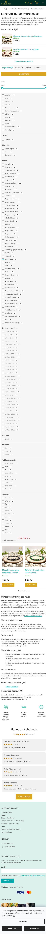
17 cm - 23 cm (11, 338)
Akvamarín (10, 167)
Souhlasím (34, 928)
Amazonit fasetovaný (13, 323)
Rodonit (9, 272)
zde (14, 915)
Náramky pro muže (12, 686)
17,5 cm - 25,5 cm (12, 398)
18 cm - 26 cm (11, 389)
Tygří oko (10, 234)
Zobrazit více (23, 802)
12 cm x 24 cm (11, 335)
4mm (8, 470)
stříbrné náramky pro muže (33, 616)
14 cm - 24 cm (11, 373)
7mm (8, 489)
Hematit (9, 164)
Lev (7, 517)
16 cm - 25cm (10, 395)
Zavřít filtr (24, 74)
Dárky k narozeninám (13, 111)
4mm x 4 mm (10, 479)
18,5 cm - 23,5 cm (12, 357)
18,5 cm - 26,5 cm (12, 420)
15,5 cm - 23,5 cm (12, 379)
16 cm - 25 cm (11, 408)
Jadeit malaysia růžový (14, 291)
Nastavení (23, 921)
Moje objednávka (7, 838)
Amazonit (9, 256)
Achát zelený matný (13, 294)
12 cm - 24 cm (11, 332)
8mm (8, 476)
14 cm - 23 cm (11, 341)
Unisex (8, 454)
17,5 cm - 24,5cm (12, 417)
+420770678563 (9, 852)
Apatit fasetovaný (12, 316)
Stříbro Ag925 (11, 149)
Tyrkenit (9, 186)
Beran (8, 511)
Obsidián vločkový (13, 183)
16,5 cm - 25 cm (11, 430)
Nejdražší (28, 68)
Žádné (8, 439)
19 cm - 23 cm (11, 363)
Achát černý (10, 281)
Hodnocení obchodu (23, 735)
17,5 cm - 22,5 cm (12, 354)
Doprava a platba (6, 818)
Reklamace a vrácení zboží (10, 829)
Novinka (9, 101)
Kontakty (4, 821)
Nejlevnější (19, 68)
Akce (8, 98)
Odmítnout (11, 928)
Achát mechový (11, 227)
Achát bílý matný (12, 269)
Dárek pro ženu (11, 108)
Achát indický (11, 284)
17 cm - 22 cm (11, 351)
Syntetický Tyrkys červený (15, 250)
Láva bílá (9, 196)
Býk (7, 530)
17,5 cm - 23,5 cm (12, 376)
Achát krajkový (11, 288)
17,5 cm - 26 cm (11, 405)
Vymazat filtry (23, 538)
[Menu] (43, 3)
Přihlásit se (7, 886)
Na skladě (9, 95)
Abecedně (37, 68)
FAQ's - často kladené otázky (10, 835)
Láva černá (10, 313)
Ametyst (9, 262)
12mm (8, 482)
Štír (7, 504)
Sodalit (9, 253)
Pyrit (8, 319)
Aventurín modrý (12, 297)
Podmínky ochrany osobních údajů (12, 826)
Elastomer (10, 155)
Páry (8, 451)
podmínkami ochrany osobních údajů (33, 881)
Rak (7, 507)
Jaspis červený (11, 215)
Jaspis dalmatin (11, 275)
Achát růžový (11, 177)
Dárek (8, 124)
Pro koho (9, 130)
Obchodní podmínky (8, 824)
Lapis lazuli (10, 240)
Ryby (8, 533)
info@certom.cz (9, 849)
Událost (9, 114)
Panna (8, 523)
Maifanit (9, 224)
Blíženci (9, 501)
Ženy (8, 448)
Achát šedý (10, 259)
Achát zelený (10, 246)
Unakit (8, 265)
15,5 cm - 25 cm (11, 427)
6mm (8, 467)
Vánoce (8, 117)
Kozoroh (9, 514)
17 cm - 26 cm (11, 401)
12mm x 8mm (10, 473)
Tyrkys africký (11, 237)
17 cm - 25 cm (11, 370)
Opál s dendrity (11, 170)
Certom (9, 140)
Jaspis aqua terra (12, 202)
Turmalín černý (11, 307)
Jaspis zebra (11, 231)
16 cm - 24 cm (11, 360)
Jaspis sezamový (12, 199)
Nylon (8, 152)
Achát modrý (10, 189)
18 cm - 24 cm (11, 366)
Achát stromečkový (13, 304)
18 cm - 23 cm (11, 347)
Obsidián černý (12, 205)
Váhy (8, 520)
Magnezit (9, 180)
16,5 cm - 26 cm (11, 414)
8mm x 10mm (10, 463)
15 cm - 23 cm (11, 382)
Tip (7, 105)
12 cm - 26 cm (11, 411)
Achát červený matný (13, 212)
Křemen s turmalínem (13, 193)
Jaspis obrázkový (12, 300)
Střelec (9, 526)
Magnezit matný (11, 243)
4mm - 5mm (10, 486)
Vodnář (9, 498)
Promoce (9, 120)
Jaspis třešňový (12, 174)
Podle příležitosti (12, 127)
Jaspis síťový (11, 221)
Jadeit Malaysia (11, 208)
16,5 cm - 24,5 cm (12, 386)
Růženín (9, 278)
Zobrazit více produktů (23, 61)
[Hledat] (31, 3)
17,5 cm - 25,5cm (12, 392)
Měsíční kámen (11, 218)
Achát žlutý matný (12, 310)
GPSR (3, 832)
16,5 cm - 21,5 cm (12, 344)
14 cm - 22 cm (11, 424)
